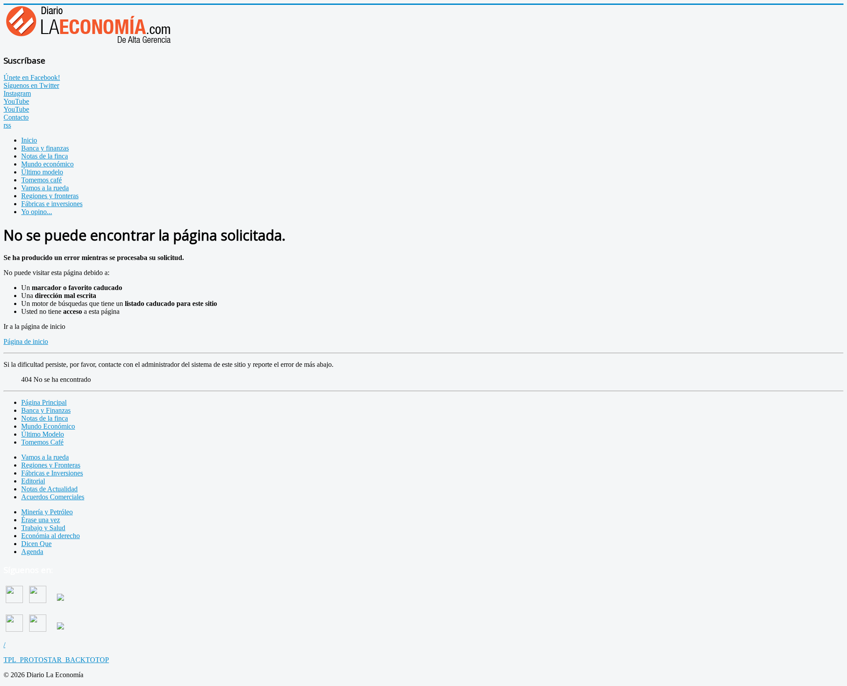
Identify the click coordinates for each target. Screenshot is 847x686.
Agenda (32, 551)
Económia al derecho (50, 535)
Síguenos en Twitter (31, 85)
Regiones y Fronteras (50, 465)
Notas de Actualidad (49, 489)
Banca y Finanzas (46, 410)
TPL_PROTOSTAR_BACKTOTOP (56, 659)
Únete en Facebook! (32, 77)
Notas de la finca (44, 418)
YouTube (16, 101)
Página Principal (44, 402)
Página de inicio (26, 341)
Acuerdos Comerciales (52, 497)
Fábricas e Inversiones (52, 473)
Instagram (17, 93)
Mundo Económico (48, 426)
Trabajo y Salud (43, 527)
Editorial (33, 481)
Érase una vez (40, 520)
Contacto (16, 117)
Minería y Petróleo (47, 512)
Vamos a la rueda (45, 457)
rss (7, 125)
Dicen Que (36, 543)
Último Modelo (42, 434)
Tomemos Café (42, 442)
